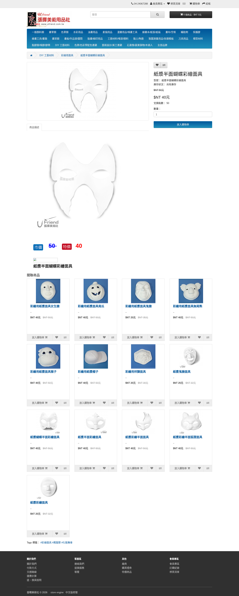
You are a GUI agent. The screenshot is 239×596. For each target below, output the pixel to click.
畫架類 (55, 38)
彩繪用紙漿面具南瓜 (91, 306)
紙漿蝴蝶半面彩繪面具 (45, 437)
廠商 (124, 563)
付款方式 (32, 567)
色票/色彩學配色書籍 (85, 45)
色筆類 (64, 32)
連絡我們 (79, 563)
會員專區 (174, 563)
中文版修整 (72, 592)
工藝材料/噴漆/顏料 (118, 38)
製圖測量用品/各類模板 (161, 38)
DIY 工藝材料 (62, 45)
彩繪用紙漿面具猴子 (43, 371)
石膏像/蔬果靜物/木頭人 (140, 45)
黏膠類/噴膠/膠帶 (41, 45)
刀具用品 (183, 38)
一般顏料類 (38, 32)
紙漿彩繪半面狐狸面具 (187, 437)
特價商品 (127, 572)
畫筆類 (52, 32)
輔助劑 (184, 32)
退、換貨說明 (34, 580)
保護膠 (196, 32)
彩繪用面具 (67, 55)
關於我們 (32, 563)
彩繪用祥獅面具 (135, 371)
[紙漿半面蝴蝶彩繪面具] (88, 91)
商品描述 (34, 127)
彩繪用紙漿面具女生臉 (45, 306)
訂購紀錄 (174, 567)
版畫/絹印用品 (95, 38)
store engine (57, 592)
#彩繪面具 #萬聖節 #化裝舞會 (56, 542)
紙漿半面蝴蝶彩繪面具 (92, 55)
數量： (157, 108)
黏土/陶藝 (138, 38)
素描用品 (107, 32)
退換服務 (79, 567)
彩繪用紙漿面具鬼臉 (138, 306)
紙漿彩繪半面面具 (137, 437)
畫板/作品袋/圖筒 (73, 38)
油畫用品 (93, 32)
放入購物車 (183, 124)
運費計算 (32, 576)
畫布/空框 (171, 32)
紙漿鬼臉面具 (182, 371)
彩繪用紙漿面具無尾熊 (187, 306)
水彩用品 (78, 32)
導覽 (76, 572)
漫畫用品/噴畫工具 (127, 32)
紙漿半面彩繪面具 (89, 437)
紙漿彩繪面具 (39, 502)
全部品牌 (162, 45)
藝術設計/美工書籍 (112, 45)
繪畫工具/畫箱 (39, 38)
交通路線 (32, 572)
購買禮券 (127, 567)
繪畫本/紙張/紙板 (151, 32)
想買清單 (174, 572)
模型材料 (198, 38)
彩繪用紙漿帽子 (88, 371)
